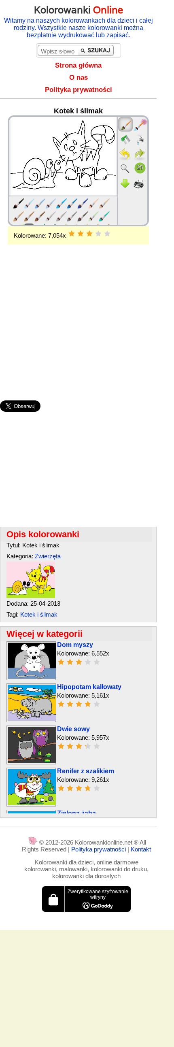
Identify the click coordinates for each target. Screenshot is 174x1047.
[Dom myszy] (32, 676)
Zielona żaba (76, 813)
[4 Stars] (98, 234)
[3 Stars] (89, 234)
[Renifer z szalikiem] (32, 803)
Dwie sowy (73, 729)
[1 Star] (72, 234)
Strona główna (78, 65)
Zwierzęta (48, 556)
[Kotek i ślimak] (30, 595)
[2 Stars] (80, 234)
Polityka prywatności (78, 90)
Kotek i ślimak (38, 614)
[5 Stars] (107, 234)
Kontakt (141, 849)
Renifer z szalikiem (85, 771)
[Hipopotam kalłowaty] (32, 718)
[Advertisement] (78, 309)
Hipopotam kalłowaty (89, 686)
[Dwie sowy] (32, 761)
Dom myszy (75, 644)
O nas (78, 77)
